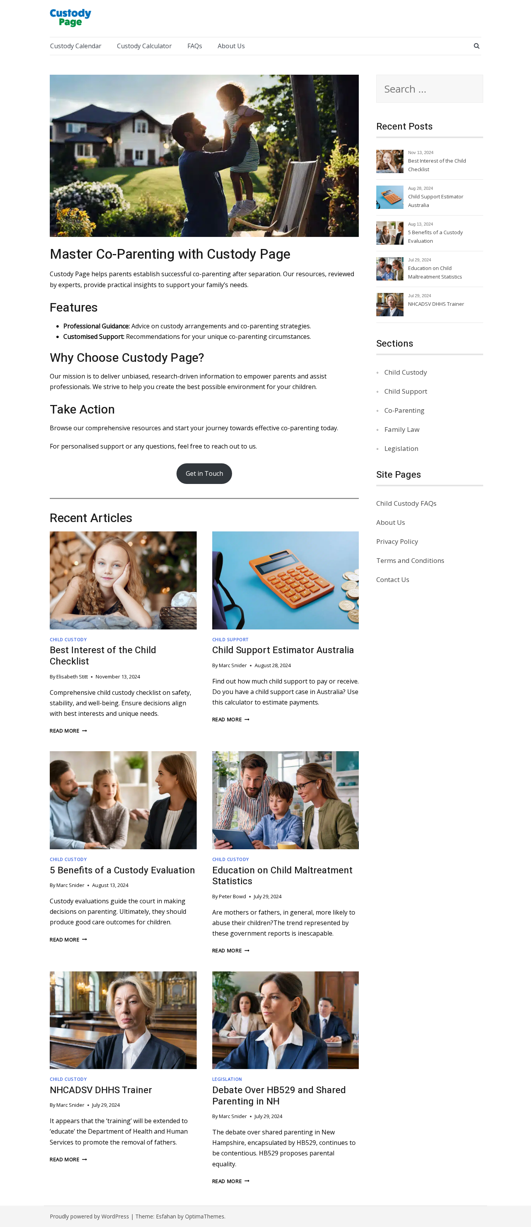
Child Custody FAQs (406, 503)
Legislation (227, 1079)
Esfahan (166, 1216)
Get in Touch (204, 473)
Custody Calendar (75, 46)
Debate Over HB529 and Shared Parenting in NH (279, 1095)
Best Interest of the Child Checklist (103, 655)
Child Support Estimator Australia (283, 650)
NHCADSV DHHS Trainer (101, 1090)
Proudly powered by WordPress (89, 1216)
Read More (68, 730)
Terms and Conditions (410, 560)
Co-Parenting (404, 410)
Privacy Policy (397, 541)
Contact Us (392, 579)
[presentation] (123, 580)
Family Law (401, 429)
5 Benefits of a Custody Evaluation (122, 870)
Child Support (230, 639)
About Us (231, 46)
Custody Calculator (144, 46)
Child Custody (68, 639)
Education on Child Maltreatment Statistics (282, 876)
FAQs (194, 46)
